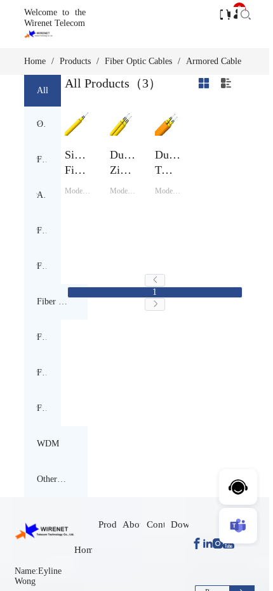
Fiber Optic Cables (138, 61)
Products (75, 61)
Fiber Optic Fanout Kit (52, 301)
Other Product (52, 479)
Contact (162, 524)
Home (35, 61)
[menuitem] (42, 124)
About (135, 524)
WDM (48, 443)
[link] (35, 61)
